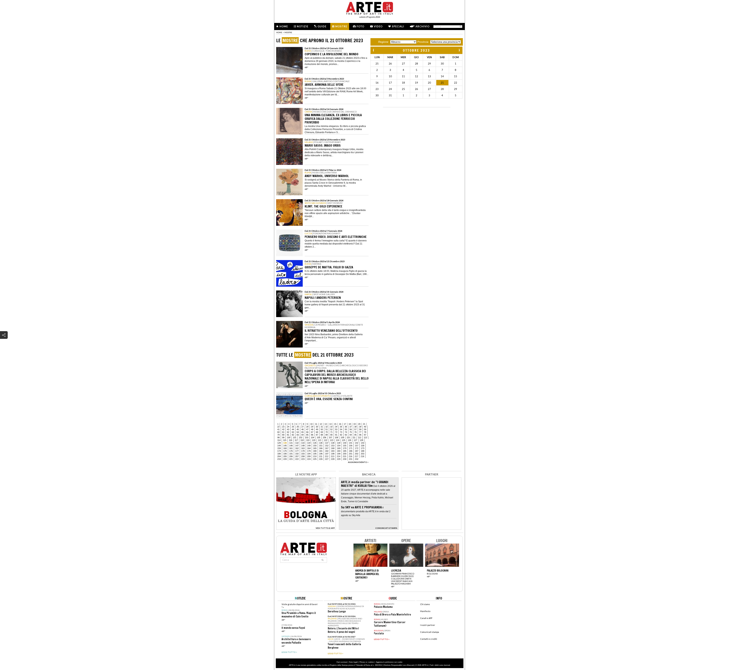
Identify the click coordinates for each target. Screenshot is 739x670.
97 (365, 435)
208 (303, 456)
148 (303, 445)
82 (293, 435)
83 (298, 435)
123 (331, 440)
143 (362, 443)
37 (350, 427)
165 (315, 448)
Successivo (459, 50)
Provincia (422, 41)
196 (321, 454)
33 (331, 427)
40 (365, 427)
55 (346, 429)
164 (309, 448)
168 (332, 448)
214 (338, 456)
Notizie (302, 26)
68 (317, 432)
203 (362, 454)
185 (344, 451)
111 (353, 437)
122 (325, 440)
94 (350, 435)
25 (293, 427)
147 (297, 445)
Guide (322, 26)
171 (350, 448)
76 (355, 432)
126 (349, 440)
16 (340, 424)
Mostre (341, 26)
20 (359, 424)
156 (350, 445)
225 (315, 459)
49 (317, 429)
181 (321, 451)
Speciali (398, 26)
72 (336, 432)
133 (303, 443)
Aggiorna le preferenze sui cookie (389, 662)
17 (345, 424)
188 (362, 451)
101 (294, 437)
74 (346, 432)
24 (288, 427)
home (279, 32)
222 (297, 459)
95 (355, 435)
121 (319, 440)
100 (288, 437)
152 (327, 445)
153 (332, 445)
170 (344, 448)
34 (336, 427)
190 (285, 454)
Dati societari (342, 662)
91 (336, 435)
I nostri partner (427, 625)
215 (344, 456)
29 (312, 427)
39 (360, 427)
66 (307, 432)
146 (291, 445)
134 (309, 443)
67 (312, 432)
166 (321, 448)
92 (341, 435)
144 (279, 445)
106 (324, 437)
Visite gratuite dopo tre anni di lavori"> (300, 610)
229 (338, 459)
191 (291, 454)
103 (306, 437)
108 (336, 437)
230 (344, 459)
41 (278, 429)
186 (350, 451)
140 (344, 443)
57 (355, 429)
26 (298, 427)
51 (326, 429)
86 (312, 435)
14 (330, 424)
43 (288, 429)
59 (365, 429)
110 (348, 437)
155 (344, 445)
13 (325, 424)
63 (293, 432)
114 (279, 440)
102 (300, 437)
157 (356, 445)
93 (346, 435)
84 (302, 435)
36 (346, 427)
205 (285, 456)
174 (279, 451)
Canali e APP (426, 618)
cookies (371, 662)
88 (322, 435)
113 (365, 437)
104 (312, 437)
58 (360, 429)
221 (291, 459)
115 (284, 440)
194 (309, 454)
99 (283, 437)
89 (326, 435)
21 (364, 424)
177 (297, 451)
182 (327, 451)
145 (285, 445)
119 (307, 440)
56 (350, 429)
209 (309, 456)
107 (330, 437)
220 (285, 459)
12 (321, 424)
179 (309, 451)
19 (354, 424)
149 (309, 445)
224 (309, 459)
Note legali (353, 662)
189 (279, 454)
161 (291, 448)
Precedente (374, 50)
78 (365, 432)
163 (303, 448)
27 (302, 427)
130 (285, 443)
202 (356, 454)
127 (355, 440)
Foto (360, 26)
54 (341, 429)
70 (326, 432)
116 (290, 440)
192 (297, 454)
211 (320, 456)
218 (362, 456)
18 (350, 424)
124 (337, 440)
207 (297, 456)
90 (331, 435)
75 (350, 432)
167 (327, 448)
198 (332, 454)
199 (338, 454)
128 (361, 440)
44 (293, 429)
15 (335, 424)
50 (322, 429)
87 (317, 435)
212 (326, 456)
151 (321, 445)
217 (356, 456)
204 (279, 456)
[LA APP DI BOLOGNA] (306, 528)
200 (344, 454)
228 (332, 459)
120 (313, 440)
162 (297, 448)
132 (297, 443)
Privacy (362, 662)
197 (327, 454)
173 (362, 448)
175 (285, 451)
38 (355, 427)
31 (322, 427)
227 (327, 459)
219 (279, 459)
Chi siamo (425, 604)
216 (350, 456)
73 (341, 432)
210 (315, 456)
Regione (383, 41)
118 (302, 440)
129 (279, 443)
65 (302, 432)
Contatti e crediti (428, 639)
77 (360, 432)
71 (331, 432)
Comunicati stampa (429, 632)
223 (303, 459)
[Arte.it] (369, 8)
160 (285, 448)
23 (283, 427)
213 (332, 456)
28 (307, 427)
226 (321, 459)
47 (307, 429)
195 (315, 454)
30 (317, 427)
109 (342, 437)
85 (307, 435)
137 (327, 443)
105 (318, 437)
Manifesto (425, 611)
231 (350, 459)
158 (362, 445)
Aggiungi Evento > (358, 462)
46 (302, 429)
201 (350, 454)
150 (315, 445)
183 (332, 451)
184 (338, 451)
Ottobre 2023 (416, 50)
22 (278, 427)
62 (288, 432)
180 (315, 451)
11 (316, 424)
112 (359, 437)
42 (283, 429)
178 (303, 451)
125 (343, 440)
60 (278, 432)
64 (298, 432)
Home (283, 26)
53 (336, 429)
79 (278, 435)
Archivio (422, 26)
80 (283, 435)
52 (331, 429)
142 (356, 443)
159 (279, 448)
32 (326, 427)
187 (356, 451)
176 (291, 451)
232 (356, 459)
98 (278, 437)
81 (288, 435)
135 (315, 443)
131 (291, 443)
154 (338, 445)
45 (298, 429)
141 (350, 443)
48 (312, 429)
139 (338, 443)
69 (322, 432)
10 (311, 424)
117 (296, 440)
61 (283, 432)
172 (356, 448)
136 (321, 443)
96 (360, 435)
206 (291, 456)
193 (303, 454)
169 (338, 448)
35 (341, 427)
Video (378, 26)
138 (332, 443)
